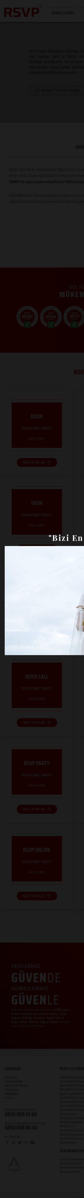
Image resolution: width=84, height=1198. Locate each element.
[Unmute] (18, 649)
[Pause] (10, 649)
